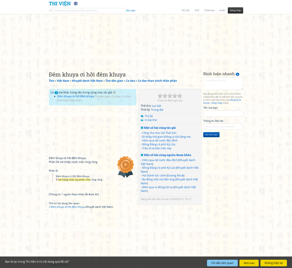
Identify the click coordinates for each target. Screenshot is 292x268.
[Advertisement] (146, 39)
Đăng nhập (235, 10)
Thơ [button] (196, 10)
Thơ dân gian (102, 96)
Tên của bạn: (210, 107)
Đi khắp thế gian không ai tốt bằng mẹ (166, 137)
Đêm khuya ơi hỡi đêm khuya (75, 96)
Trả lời (149, 116)
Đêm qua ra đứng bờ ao (157, 187)
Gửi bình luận (211, 134)
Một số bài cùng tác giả (159, 127)
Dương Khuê (175, 175)
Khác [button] (222, 10)
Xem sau (249, 263)
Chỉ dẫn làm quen (222, 263)
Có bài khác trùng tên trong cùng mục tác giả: (82, 92)
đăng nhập (217, 103)
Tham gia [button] (209, 10)
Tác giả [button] (185, 10)
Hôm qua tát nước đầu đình (160, 140)
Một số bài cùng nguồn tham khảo (167, 155)
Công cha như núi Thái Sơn (159, 133)
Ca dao (116, 96)
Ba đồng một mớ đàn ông (158, 179)
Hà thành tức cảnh (154, 175)
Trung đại (157, 109)
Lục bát (156, 106)
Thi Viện (60, 3)
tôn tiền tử (158, 199)
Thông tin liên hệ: (213, 120)
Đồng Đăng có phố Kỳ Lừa (158, 144)
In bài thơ (151, 120)
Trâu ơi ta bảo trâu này (156, 148)
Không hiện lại (274, 263)
